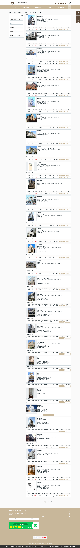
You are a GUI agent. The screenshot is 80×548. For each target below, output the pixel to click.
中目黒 (43, 282)
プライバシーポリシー (43, 540)
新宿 (41, 411)
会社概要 (50, 7)
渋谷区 (39, 82)
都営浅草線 (40, 330)
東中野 (42, 409)
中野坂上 (43, 423)
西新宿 (41, 373)
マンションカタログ (31, 540)
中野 (40, 146)
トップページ (43, 511)
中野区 (39, 66)
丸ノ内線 (39, 379)
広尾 (42, 251)
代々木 (41, 162)
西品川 (41, 482)
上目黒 (41, 276)
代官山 (43, 346)
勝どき (44, 104)
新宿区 (39, 373)
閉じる (72, 546)
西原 (40, 212)
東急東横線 (40, 282)
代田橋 (42, 298)
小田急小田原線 (40, 166)
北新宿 (41, 405)
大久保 (42, 410)
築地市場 (44, 362)
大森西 (41, 48)
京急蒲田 (43, 21)
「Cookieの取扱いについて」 (58, 546)
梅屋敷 (43, 53)
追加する (67, 29)
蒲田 (43, 20)
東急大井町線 (40, 135)
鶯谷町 (41, 260)
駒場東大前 (45, 314)
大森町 (43, 52)
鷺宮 (40, 66)
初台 (40, 82)
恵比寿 (41, 244)
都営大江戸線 (40, 103)
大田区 (39, 16)
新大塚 (43, 454)
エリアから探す (26, 7)
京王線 (39, 86)
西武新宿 (43, 378)
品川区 (39, 130)
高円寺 (42, 200)
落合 (41, 470)
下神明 (44, 487)
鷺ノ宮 (43, 71)
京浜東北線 (40, 20)
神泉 (44, 315)
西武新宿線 (40, 70)
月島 (40, 98)
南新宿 (45, 166)
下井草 (43, 70)
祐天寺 (43, 283)
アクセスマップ (43, 513)
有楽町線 (39, 102)
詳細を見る (62, 29)
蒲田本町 (41, 16)
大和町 (41, 196)
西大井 (43, 329)
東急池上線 (40, 36)
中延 (43, 330)
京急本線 (39, 21)
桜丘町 (41, 180)
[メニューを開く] (69, 7)
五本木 (41, 434)
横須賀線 (39, 329)
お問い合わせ (61, 7)
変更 (22, 15)
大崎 (41, 486)
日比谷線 (39, 251)
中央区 (39, 98)
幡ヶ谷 (42, 119)
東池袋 (41, 450)
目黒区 (39, 276)
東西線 (39, 470)
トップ (14, 7)
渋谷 (41, 184)
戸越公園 (44, 331)
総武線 (39, 151)
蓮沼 (43, 37)
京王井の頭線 (40, 314)
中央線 (39, 150)
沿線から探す (38, 7)
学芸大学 (43, 438)
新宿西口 (44, 377)
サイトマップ (51, 540)
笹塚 (40, 114)
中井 (44, 471)
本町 (40, 228)
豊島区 (39, 450)
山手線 (39, 169)
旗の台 (41, 130)
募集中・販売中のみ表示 (15, 19)
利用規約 (37, 540)
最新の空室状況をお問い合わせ (48, 414)
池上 (40, 32)
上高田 (41, 466)
